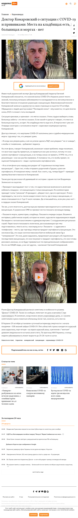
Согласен (33, 515)
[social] (47, 350)
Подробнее (44, 515)
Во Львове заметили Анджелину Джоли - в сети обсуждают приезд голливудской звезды (36, 459)
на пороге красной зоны (38, 329)
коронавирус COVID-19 (54, 340)
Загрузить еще (37, 472)
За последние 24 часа (11, 418)
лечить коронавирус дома (49, 316)
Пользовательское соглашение (38, 497)
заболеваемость (15, 335)
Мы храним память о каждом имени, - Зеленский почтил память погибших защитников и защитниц (39, 465)
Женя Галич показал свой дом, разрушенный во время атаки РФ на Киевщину (32, 439)
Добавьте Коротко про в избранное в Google (21, 444)
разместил (27, 106)
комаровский (29, 340)
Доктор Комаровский (39, 93)
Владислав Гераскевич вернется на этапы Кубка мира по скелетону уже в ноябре (34, 429)
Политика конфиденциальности (64, 497)
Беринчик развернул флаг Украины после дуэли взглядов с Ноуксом (29, 449)
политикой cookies (67, 510)
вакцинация (39, 340)
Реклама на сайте (8, 497)
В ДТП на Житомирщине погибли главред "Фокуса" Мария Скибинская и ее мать (34, 434)
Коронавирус (19, 387)
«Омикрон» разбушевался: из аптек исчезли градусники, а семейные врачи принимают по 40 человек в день (11, 397)
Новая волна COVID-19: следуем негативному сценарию (36, 393)
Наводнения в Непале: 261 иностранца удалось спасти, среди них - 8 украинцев (33, 454)
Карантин (19, 340)
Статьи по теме (8, 361)
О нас (21, 497)
